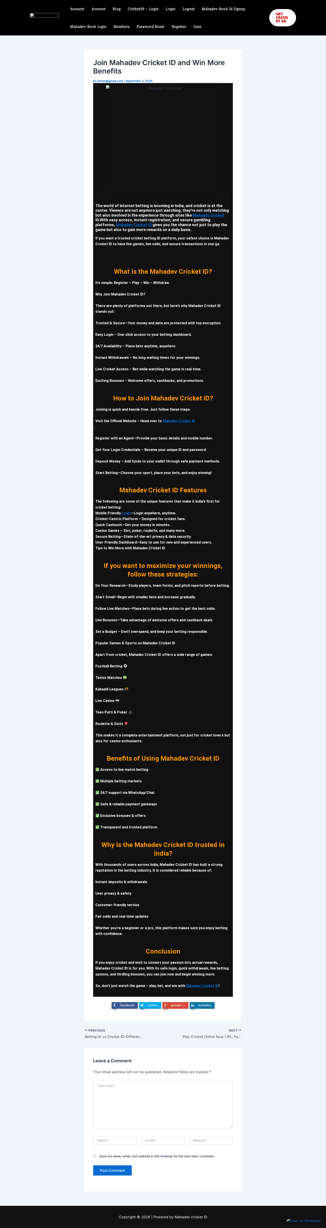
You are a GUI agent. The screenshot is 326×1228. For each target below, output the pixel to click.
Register (179, 26)
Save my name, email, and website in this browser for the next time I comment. (157, 1156)
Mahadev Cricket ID (134, 224)
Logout (189, 9)
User (197, 26)
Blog (117, 9)
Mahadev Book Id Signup (223, 9)
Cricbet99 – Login (143, 9)
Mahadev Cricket (208, 215)
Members (122, 26)
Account (77, 9)
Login (170, 9)
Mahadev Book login (88, 26)
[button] (282, 17)
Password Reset (151, 26)
